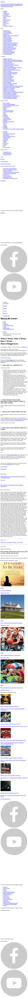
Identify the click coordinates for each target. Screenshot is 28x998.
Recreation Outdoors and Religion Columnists (13, 86)
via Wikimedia (9, 464)
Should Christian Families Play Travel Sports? (10, 655)
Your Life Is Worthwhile (6, 590)
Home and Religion (7, 50)
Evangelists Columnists (8, 66)
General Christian (7, 16)
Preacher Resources (7, 153)
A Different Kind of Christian (9, 173)
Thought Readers (4, 161)
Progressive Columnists (8, 84)
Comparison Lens (7, 152)
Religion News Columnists (9, 88)
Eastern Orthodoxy (7, 119)
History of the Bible (7, 171)
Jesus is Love (6, 174)
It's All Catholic (4, 466)
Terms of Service (7, 898)
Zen (4, 146)
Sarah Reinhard (14, 454)
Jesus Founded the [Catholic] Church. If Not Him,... (12, 757)
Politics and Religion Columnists (10, 83)
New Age (5, 131)
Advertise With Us (7, 894)
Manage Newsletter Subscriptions (10, 903)
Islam (4, 124)
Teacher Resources (7, 154)
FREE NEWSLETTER (8, 329)
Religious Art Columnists (8, 89)
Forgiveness (5, 303)
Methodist (5, 127)
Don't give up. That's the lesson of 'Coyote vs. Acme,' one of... (14, 726)
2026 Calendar (6, 103)
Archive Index (6, 328)
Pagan (4, 24)
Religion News (6, 30)
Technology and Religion (8, 52)
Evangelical (16, 4)
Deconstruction (6, 315)
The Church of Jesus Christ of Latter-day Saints (13, 129)
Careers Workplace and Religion (10, 45)
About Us (5, 887)
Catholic (6, 4)
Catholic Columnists (7, 62)
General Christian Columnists (9, 68)
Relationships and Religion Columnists (11, 87)
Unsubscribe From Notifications (10, 904)
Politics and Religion (7, 40)
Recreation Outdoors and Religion (10, 43)
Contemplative (11, 4)
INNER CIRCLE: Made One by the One (9, 793)
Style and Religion (7, 39)
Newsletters (3, 180)
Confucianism (6, 117)
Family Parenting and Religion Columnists (12, 67)
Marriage (5, 306)
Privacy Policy (6, 897)
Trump (4, 310)
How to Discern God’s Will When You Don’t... (11, 775)
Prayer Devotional (7, 175)
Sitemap (5, 905)
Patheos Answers (7, 106)
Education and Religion (8, 46)
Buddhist (2, 4)
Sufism (4, 142)
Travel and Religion (7, 54)
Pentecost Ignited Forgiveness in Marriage (10, 706)
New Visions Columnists (8, 79)
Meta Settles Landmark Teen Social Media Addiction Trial (13, 740)
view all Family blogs (5, 799)
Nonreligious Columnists (8, 81)
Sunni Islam (5, 143)
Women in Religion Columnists (10, 98)
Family (2, 588)
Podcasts (5, 108)
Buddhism (5, 115)
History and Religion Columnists (10, 72)
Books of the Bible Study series (10, 169)
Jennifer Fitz (24, 347)
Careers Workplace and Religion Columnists (12, 61)
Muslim (18, 5)
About (4, 323)
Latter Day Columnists (8, 77)
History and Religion (7, 38)
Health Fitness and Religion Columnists (11, 70)
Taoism (4, 144)
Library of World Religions (9, 104)
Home (4, 321)
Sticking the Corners (5, 592)
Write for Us (6, 895)
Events (4, 326)
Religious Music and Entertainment (10, 35)
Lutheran (5, 126)
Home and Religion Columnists (10, 73)
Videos (4, 109)
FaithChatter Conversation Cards (10, 178)
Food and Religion (7, 31)
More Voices (6, 21)
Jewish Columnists (7, 74)
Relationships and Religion (9, 51)
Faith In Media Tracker (5, 163)
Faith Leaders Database (8, 110)
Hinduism (5, 120)
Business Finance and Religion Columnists (12, 60)
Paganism (5, 132)
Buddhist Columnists (7, 58)
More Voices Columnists (8, 76)
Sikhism (5, 141)
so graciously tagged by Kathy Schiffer (12, 361)
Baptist (4, 114)
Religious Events (7, 36)
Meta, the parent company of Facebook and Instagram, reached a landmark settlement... (12, 743)
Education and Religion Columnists (10, 65)
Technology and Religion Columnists (11, 95)
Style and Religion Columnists (9, 94)
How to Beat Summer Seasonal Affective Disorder (11, 623)
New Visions (6, 23)
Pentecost (5, 313)
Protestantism (6, 135)
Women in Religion (7, 41)
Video (2, 156)
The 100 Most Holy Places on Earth (11, 105)
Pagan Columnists (7, 82)
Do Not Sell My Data (8, 899)
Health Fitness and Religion (9, 49)
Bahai (4, 112)
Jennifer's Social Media (8, 325)
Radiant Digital (6, 902)
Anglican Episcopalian (8, 111)
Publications (5, 324)
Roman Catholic (6, 137)
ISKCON (5, 122)
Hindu (5, 5)
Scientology (5, 138)
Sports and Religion (7, 33)
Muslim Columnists (7, 78)
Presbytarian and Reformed (9, 133)
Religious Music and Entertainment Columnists (13, 92)
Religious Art (6, 34)
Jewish (8, 5)
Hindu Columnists (7, 71)
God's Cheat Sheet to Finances (9, 168)
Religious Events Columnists (9, 91)
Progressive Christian (8, 6)
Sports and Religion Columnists (10, 93)
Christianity (5, 116)
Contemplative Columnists (9, 63)
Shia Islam (5, 140)
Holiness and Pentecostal (8, 121)
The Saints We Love (7, 177)
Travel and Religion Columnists (10, 97)
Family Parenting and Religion (9, 48)
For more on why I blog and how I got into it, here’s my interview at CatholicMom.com (14, 420)
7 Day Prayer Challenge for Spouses (11, 172)
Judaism (5, 125)
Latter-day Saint (13, 5)
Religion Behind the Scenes (9, 136)
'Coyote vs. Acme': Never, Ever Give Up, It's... (11, 724)
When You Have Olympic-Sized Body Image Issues (12, 687)
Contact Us (5, 900)
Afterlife (5, 308)
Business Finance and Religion (10, 44)
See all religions (6, 147)
